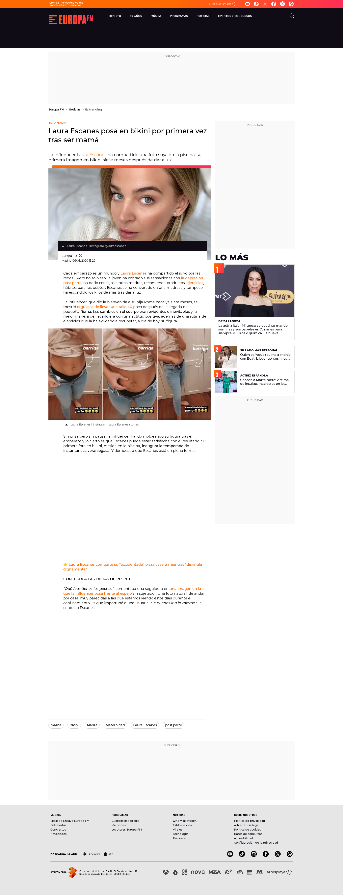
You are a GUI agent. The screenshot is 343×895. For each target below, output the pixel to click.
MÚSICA (156, 15)
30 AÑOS (136, 15)
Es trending (93, 109)
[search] (292, 15)
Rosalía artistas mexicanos (65, 5)
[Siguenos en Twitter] (282, 4)
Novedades (58, 834)
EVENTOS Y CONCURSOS (235, 15)
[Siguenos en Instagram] (265, 4)
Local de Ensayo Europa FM (69, 821)
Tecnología (180, 834)
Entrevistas (58, 825)
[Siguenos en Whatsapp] (291, 4)
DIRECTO (115, 15)
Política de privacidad (249, 821)
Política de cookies (247, 829)
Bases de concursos (248, 834)
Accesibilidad (243, 838)
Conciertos (58, 829)
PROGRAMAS (179, 15)
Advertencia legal (246, 825)
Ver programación (222, 3)
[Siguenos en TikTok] (242, 856)
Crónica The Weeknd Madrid (66, 2)
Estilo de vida (182, 825)
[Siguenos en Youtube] (247, 4)
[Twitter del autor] (80, 256)
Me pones (119, 825)
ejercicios (195, 283)
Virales (177, 829)
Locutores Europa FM (127, 829)
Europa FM (56, 109)
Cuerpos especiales (125, 821)
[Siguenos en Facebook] (273, 4)
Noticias (75, 109)
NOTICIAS (203, 15)
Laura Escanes (91, 154)
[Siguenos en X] (278, 856)
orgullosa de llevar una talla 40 (105, 307)
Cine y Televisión (185, 821)
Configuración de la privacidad (256, 842)
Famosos (179, 838)
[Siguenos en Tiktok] (256, 4)
